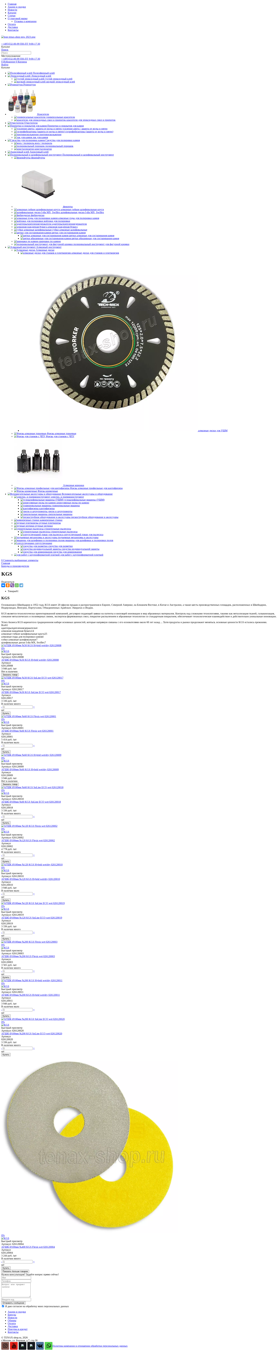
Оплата (12, 24)
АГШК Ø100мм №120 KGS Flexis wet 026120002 (28, 840)
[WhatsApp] (17, 585)
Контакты (13, 30)
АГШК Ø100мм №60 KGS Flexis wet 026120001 (27, 730)
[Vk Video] (31, 1346)
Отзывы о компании (25, 21)
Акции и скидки (17, 6)
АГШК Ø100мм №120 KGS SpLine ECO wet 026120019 (31, 917)
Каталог (12, 12)
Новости (12, 9)
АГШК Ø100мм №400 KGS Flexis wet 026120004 (28, 1247)
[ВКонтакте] (3, 585)
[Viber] (12, 585)
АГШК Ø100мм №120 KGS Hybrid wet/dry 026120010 (30, 879)
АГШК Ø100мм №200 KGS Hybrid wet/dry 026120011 (30, 995)
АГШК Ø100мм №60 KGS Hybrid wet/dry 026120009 (30, 769)
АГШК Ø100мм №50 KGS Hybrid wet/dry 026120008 (30, 660)
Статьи (11, 15)
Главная (12, 4)
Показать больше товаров (15, 1271)
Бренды (12, 1314)
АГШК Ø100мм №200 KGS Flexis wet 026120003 (28, 956)
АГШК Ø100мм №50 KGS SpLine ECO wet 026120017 (31, 692)
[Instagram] (5, 1346)
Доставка (13, 27)
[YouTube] (14, 1346)
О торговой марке (18, 18)
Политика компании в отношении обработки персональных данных (90, 1346)
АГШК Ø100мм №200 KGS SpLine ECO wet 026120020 (31, 1033)
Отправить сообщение (13, 1303)
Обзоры (12, 1320)
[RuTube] (22, 1346)
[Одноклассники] (8, 585)
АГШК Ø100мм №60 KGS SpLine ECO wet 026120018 (31, 801)
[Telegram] (21, 585)
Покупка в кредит (18, 1329)
